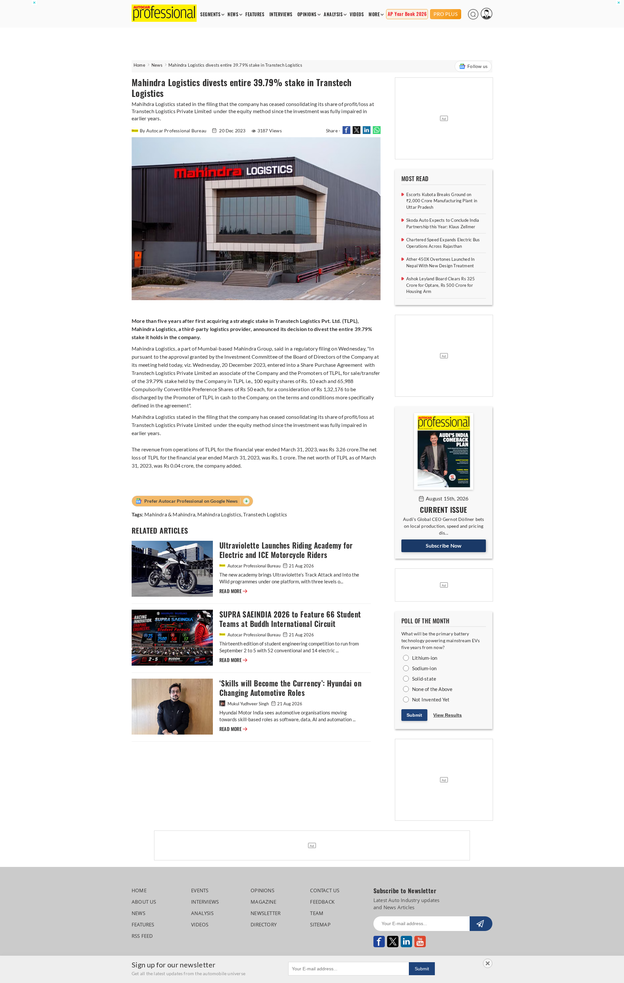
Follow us (477, 66)
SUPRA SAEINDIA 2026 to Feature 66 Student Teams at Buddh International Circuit (290, 619)
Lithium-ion (424, 658)
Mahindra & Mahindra (169, 514)
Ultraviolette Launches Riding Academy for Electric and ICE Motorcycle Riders (286, 550)
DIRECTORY (264, 924)
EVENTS (199, 890)
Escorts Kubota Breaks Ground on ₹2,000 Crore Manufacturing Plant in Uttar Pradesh (441, 201)
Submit (414, 715)
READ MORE (233, 591)
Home (139, 65)
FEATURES (254, 14)
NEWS (233, 14)
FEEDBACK (322, 901)
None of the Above (432, 689)
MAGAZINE (263, 901)
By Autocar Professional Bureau (173, 130)
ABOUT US (144, 901)
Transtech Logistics (265, 514)
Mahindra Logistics (219, 514)
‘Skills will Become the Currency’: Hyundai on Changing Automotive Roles (290, 688)
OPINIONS (307, 14)
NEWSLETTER (265, 913)
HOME (139, 890)
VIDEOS (357, 14)
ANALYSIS (333, 14)
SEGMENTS (210, 14)
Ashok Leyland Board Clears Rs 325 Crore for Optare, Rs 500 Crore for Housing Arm (440, 285)
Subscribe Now (444, 545)
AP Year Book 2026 (407, 14)
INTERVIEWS (280, 14)
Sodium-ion (424, 668)
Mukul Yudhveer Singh (248, 703)
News (156, 65)
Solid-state (424, 679)
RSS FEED (142, 936)
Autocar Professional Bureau (254, 565)
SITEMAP (320, 924)
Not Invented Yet (430, 699)
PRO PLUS (446, 14)
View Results (447, 715)
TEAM (316, 913)
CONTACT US (324, 890)
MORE (374, 14)
